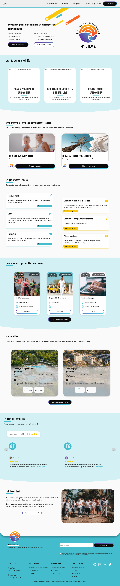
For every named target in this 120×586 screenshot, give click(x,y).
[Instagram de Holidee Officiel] (95, 564)
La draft (31, 574)
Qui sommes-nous (52, 3)
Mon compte (110, 3)
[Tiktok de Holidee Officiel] (110, 564)
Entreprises (77, 3)
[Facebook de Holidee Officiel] (100, 565)
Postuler (27, 311)
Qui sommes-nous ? (78, 568)
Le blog (74, 571)
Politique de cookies (71, 581)
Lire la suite (41, 467)
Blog (93, 3)
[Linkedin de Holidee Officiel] (105, 564)
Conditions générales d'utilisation (42, 581)
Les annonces (33, 571)
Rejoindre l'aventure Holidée (38, 568)
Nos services (55, 571)
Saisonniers (64, 3)
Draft (99, 3)
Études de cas (55, 574)
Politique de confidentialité (58, 581)
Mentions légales (82, 581)
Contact (87, 3)
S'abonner (103, 545)
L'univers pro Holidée (58, 568)
